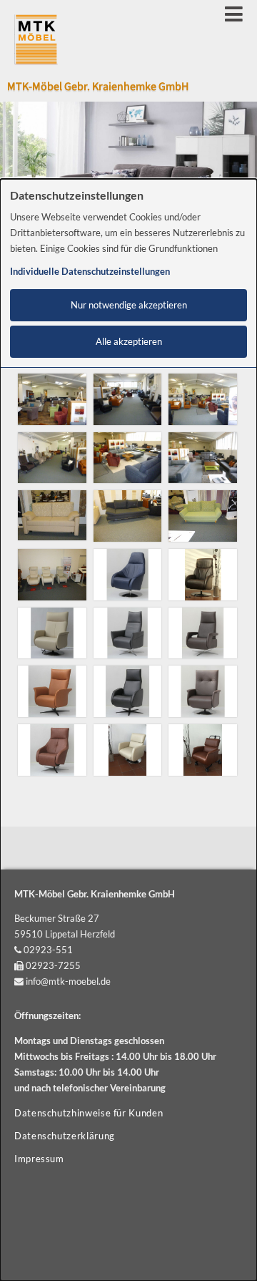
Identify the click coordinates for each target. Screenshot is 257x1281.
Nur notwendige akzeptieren (129, 305)
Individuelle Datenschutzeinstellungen (90, 271)
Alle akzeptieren (129, 341)
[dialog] (128, 730)
